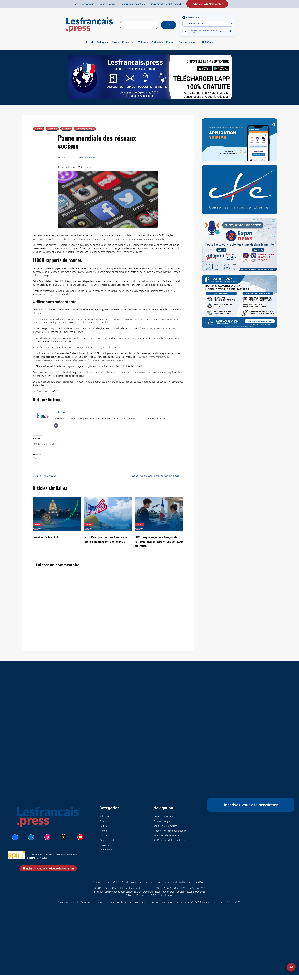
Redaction (89, 156)
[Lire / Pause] (185, 31)
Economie (52, 128)
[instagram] (47, 837)
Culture (38, 128)
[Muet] (220, 31)
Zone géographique (85, 128)
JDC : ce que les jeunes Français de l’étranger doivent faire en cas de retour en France (159, 541)
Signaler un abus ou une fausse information (48, 868)
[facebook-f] (15, 837)
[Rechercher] (168, 25)
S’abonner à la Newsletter (207, 4)
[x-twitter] (63, 837)
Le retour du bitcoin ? (45, 537)
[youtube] (80, 837)
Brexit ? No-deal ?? (46, 475)
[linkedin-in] (31, 837)
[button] (291, 967)
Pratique (66, 128)
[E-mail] (56, 425)
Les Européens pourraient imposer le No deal (155, 475)
